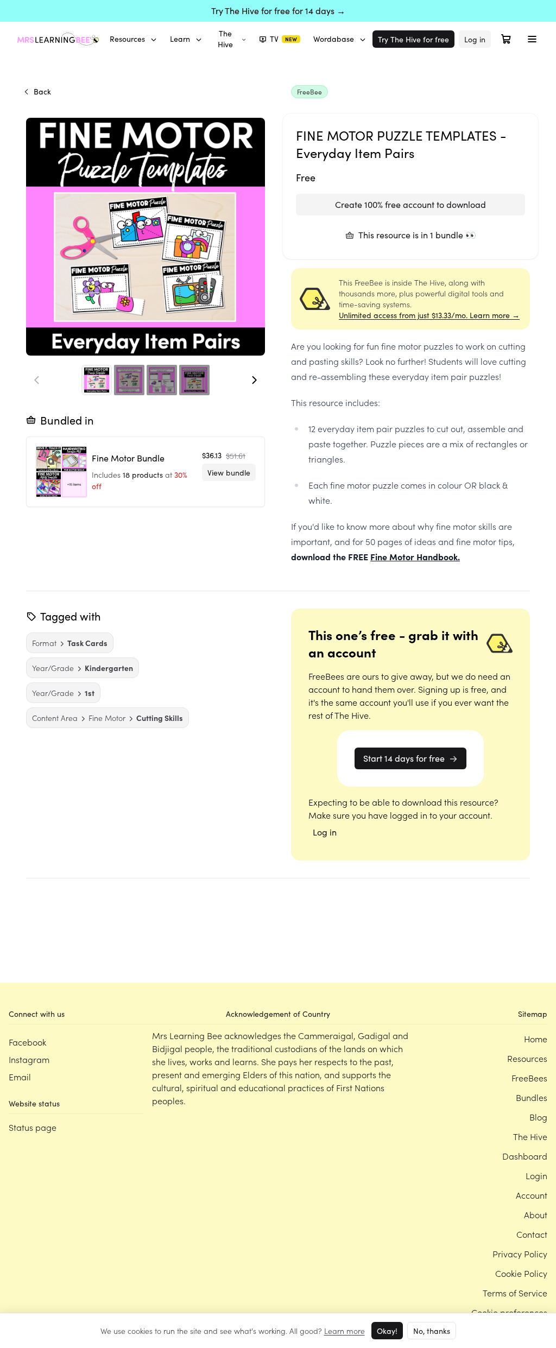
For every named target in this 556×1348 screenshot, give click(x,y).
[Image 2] (129, 380)
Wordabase (333, 39)
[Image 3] (162, 380)
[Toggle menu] (532, 39)
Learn (180, 39)
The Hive (225, 38)
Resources (127, 39)
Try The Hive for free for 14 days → (278, 10)
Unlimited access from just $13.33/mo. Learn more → (429, 315)
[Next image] (254, 380)
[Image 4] (194, 380)
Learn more (344, 1330)
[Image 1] (96, 380)
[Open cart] (506, 39)
